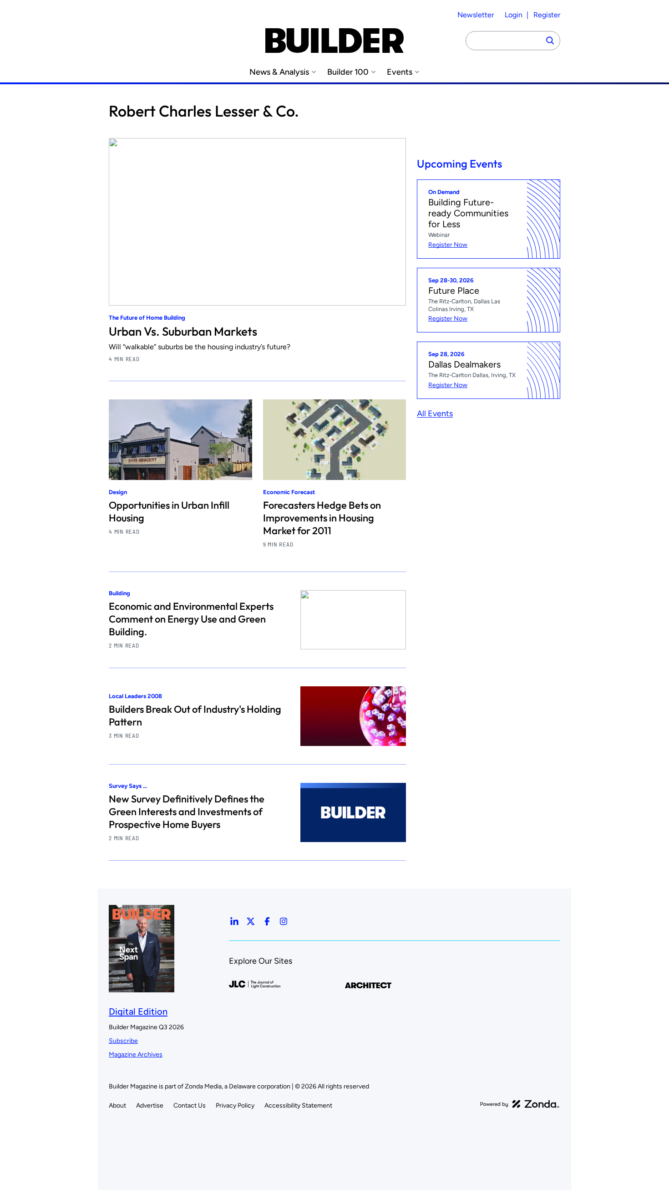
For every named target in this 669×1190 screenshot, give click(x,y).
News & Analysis (279, 72)
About (117, 1105)
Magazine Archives (135, 1054)
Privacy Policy (235, 1105)
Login (513, 14)
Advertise (149, 1105)
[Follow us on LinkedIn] (234, 921)
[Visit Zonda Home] (519, 1104)
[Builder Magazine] (334, 40)
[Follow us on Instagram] (283, 921)
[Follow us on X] (250, 921)
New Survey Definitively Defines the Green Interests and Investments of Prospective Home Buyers (186, 811)
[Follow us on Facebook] (267, 921)
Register (546, 14)
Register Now (447, 245)
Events (399, 72)
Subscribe (123, 1041)
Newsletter (475, 14)
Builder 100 (348, 72)
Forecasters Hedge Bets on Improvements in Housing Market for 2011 (322, 518)
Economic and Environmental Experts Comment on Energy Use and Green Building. (191, 619)
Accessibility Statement (298, 1105)
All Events (435, 414)
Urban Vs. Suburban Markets (183, 331)
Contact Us (189, 1105)
